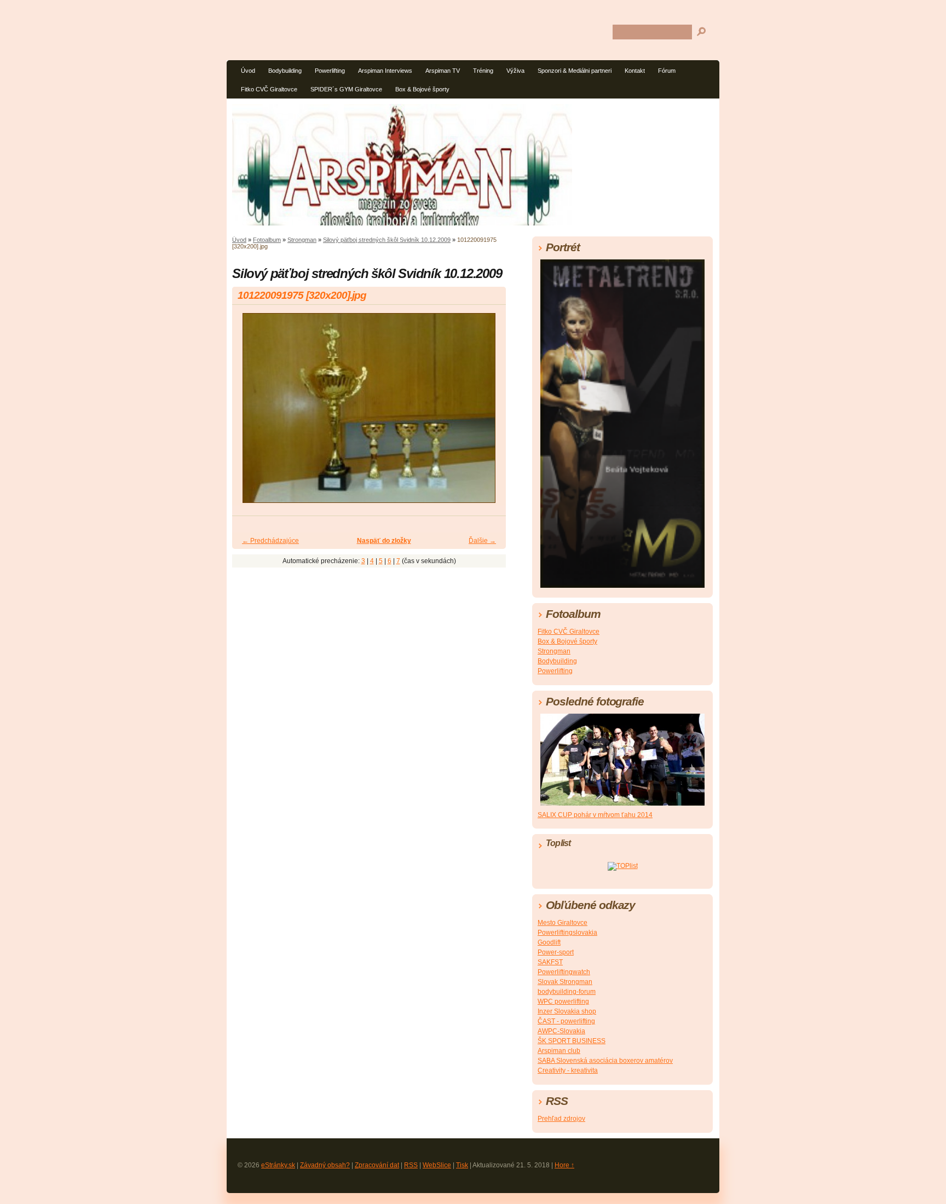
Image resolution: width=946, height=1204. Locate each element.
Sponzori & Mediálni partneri (575, 70)
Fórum (667, 70)
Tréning (483, 70)
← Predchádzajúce (270, 541)
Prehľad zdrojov (561, 1118)
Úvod (248, 70)
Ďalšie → (482, 541)
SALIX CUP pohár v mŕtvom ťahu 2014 (595, 815)
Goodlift (549, 942)
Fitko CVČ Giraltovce (269, 89)
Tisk (462, 1165)
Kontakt (635, 70)
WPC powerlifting (563, 1001)
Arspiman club (559, 1051)
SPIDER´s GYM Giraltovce (346, 89)
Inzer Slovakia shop (567, 1011)
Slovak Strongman (565, 982)
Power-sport (556, 952)
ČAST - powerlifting (566, 1021)
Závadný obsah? (325, 1165)
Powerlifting (330, 70)
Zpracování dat (377, 1165)
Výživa (515, 70)
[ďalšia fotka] (488, 413)
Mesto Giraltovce (562, 923)
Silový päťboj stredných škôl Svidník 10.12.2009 (387, 239)
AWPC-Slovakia (561, 1031)
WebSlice (437, 1165)
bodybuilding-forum (567, 991)
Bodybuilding (285, 70)
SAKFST (550, 962)
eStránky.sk (278, 1165)
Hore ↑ (564, 1165)
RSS (411, 1165)
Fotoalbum (267, 239)
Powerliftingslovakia (567, 932)
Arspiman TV (442, 70)
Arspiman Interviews (385, 70)
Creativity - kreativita (568, 1070)
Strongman (301, 239)
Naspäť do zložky (384, 541)
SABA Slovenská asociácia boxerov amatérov (605, 1060)
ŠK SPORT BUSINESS (571, 1041)
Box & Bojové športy (422, 89)
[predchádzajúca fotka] (250, 413)
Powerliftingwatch (564, 972)
